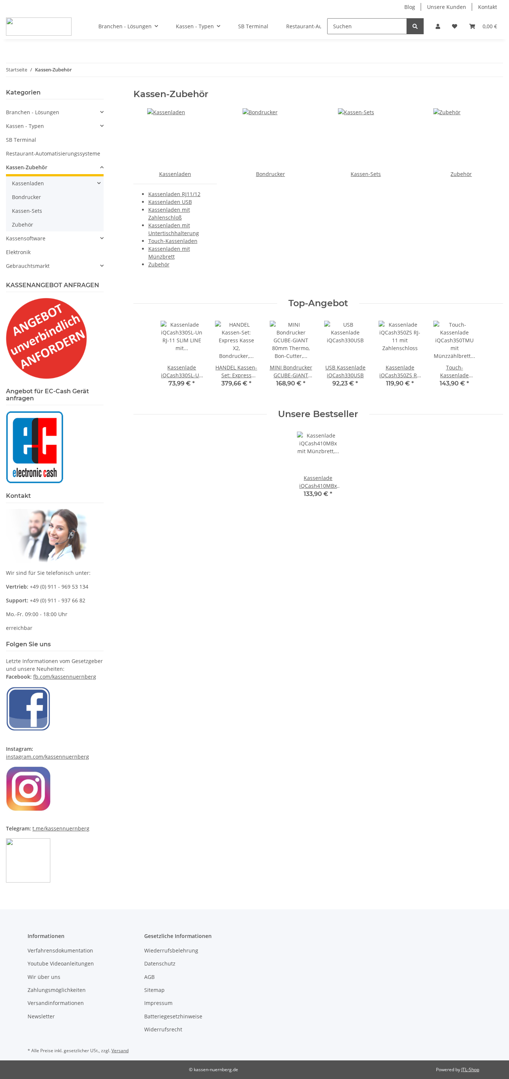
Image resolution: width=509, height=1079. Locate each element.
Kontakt (487, 6)
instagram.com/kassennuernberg (47, 756)
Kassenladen (175, 173)
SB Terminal (21, 139)
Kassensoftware (25, 238)
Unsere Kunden (446, 6)
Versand (120, 1050)
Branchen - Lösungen (32, 112)
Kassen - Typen (25, 125)
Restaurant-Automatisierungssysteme (53, 153)
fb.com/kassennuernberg (64, 676)
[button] (438, 26)
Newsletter (41, 1016)
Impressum (158, 1002)
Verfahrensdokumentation (60, 950)
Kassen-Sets (366, 173)
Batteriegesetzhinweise (173, 1016)
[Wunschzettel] (454, 26)
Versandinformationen (56, 1002)
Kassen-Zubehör (26, 167)
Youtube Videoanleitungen (61, 963)
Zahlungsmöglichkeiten (57, 989)
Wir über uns (44, 976)
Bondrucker (270, 173)
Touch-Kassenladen (172, 240)
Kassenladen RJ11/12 (174, 194)
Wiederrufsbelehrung (171, 950)
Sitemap (154, 989)
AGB (149, 976)
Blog (409, 6)
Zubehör (159, 264)
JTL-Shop (470, 1069)
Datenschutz (160, 963)
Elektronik (18, 252)
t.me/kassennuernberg (60, 828)
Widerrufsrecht (163, 1029)
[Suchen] (415, 26)
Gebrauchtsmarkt (28, 265)
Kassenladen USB (170, 201)
